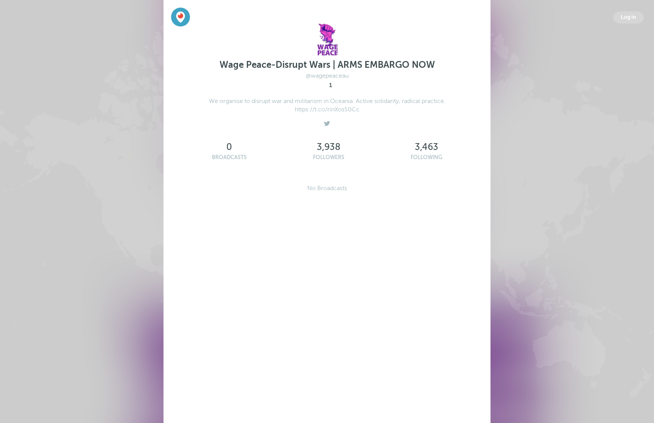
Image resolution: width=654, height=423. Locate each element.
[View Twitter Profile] (327, 121)
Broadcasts (229, 157)
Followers (328, 157)
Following (426, 157)
